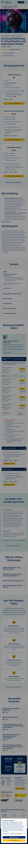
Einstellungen (14, 837)
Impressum (6, 833)
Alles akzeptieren (14, 840)
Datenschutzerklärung (17, 833)
